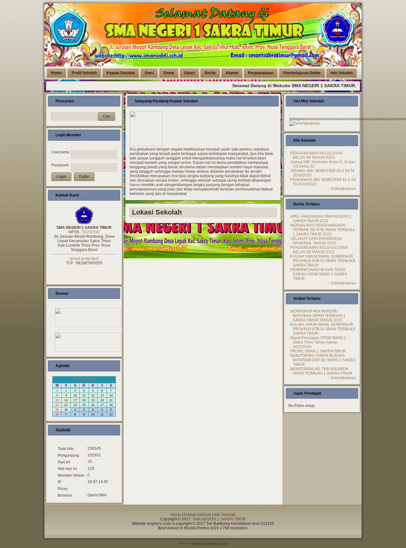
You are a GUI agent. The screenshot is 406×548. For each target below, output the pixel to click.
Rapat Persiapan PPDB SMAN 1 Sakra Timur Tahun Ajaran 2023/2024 (318, 342)
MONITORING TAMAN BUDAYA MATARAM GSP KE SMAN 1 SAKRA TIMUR (322, 360)
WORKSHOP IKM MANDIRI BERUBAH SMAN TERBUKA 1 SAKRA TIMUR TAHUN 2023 (317, 315)
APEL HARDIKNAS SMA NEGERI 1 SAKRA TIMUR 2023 (320, 218)
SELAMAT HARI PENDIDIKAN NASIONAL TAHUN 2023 (316, 240)
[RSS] (51, 525)
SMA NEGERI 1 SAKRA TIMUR (219, 519)
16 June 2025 (84, 379)
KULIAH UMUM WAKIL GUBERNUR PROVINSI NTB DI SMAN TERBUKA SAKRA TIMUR (322, 261)
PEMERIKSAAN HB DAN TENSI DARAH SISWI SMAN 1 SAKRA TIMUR (318, 274)
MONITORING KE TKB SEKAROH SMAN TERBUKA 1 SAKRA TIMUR (321, 371)
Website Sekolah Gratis (210, 543)
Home (176, 515)
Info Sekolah (225, 515)
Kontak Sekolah (197, 515)
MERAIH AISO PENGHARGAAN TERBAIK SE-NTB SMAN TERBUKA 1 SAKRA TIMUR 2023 (322, 229)
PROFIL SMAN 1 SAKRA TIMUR (318, 351)
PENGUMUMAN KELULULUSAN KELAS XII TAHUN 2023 (319, 249)
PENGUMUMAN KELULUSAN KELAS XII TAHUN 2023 (316, 155)
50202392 (91, 232)
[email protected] (84, 258)
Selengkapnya (306, 123)
